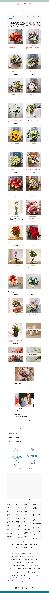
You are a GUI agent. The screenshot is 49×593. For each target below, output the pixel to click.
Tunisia (18, 578)
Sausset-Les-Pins (36, 527)
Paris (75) (31, 545)
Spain (15, 577)
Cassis (8, 522)
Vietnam (39, 580)
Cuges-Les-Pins (11, 433)
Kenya (23, 565)
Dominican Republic (13, 560)
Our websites (17, 588)
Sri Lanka (18, 577)
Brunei (38, 556)
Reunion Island (25, 572)
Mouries (25, 518)
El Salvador (26, 560)
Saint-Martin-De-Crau (36, 514)
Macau (26, 566)
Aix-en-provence (18, 441)
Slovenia (32, 575)
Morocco (11, 569)
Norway (12, 571)
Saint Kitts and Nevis (35, 572)
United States (17, 580)
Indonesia (32, 563)
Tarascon (34, 532)
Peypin (17, 436)
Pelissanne (26, 522)
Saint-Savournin (36, 520)
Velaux (34, 535)
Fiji (38, 560)
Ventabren (35, 538)
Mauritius (18, 568)
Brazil (35, 556)
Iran (35, 563)
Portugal (12, 572)
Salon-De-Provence (36, 525)
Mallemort (26, 504)
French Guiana (16, 562)
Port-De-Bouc (26, 531)
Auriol (17, 432)
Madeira (34, 566)
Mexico (26, 568)
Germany (30, 562)
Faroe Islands (35, 560)
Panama (22, 571)
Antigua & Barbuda (24, 553)
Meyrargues (26, 511)
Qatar (20, 572)
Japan (17, 565)
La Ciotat (17, 521)
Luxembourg (22, 566)
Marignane (26, 505)
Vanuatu (30, 580)
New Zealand (30, 569)
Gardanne (17, 510)
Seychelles (23, 575)
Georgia (27, 562)
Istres (17, 517)
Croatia (22, 559)
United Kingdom (11, 580)
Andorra (15, 553)
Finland (11, 562)
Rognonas (35, 503)
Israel (38, 563)
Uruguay (22, 580)
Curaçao (28, 559)
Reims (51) (35, 545)
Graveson (17, 514)
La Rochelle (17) (36, 544)
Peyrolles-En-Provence (28, 526)
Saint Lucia (12, 574)
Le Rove (17, 534)
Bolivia (24, 556)
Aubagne (9, 432)
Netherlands (19, 569)
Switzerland (31, 577)
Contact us (17, 0)
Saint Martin (17, 574)
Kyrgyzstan (30, 565)
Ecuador (19, 560)
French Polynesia (21, 562)
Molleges (25, 517)
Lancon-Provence (19, 530)
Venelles (34, 537)
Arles (8, 507)
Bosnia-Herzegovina (30, 556)
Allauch (8, 504)
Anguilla (19, 553)
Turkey (21, 578)
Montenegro (38, 568)
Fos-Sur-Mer (18, 507)
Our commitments (17, 587)
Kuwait (27, 565)
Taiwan (35, 577)
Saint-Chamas (35, 511)
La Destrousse (10, 441)
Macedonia (29, 566)
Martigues (25, 508)
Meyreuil (25, 512)
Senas (34, 528)
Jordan (20, 565)
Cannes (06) (26, 544)
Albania (12, 553)
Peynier (25, 524)
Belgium (21, 556)
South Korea (11, 577)
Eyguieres (17, 503)
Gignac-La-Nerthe (19, 511)
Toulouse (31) (27, 547)
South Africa (37, 575)
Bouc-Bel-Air (9, 514)
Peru (30, 571)
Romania (29, 572)
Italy (10, 565)
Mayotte (22, 568)
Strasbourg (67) (17, 547)
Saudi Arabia (19, 575)
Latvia (35, 565)
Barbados (16, 556)
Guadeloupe (12, 563)
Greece (38, 562)
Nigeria (38, 569)
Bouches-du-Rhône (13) (19, 14)
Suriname (22, 577)
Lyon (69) (13, 545)
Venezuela (34, 580)
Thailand (39, 577)
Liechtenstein (12, 566)
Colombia (13, 559)
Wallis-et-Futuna (24, 581)
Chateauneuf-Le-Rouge (11, 526)
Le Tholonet (18, 535)
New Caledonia (24, 569)
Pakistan (19, 571)
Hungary (25, 563)
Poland (38, 571)
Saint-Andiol (35, 508)
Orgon (25, 521)
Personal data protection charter (26, 588)
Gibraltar (34, 562)
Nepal (15, 569)
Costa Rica (18, 559)
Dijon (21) (31, 544)
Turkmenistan (26, 578)
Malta (10, 568)
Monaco (33, 568)
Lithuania (17, 566)
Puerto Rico (16, 572)
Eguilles (8, 534)
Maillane (25, 503)
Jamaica (13, 565)
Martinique (14, 568)
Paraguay (26, 571)
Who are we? (17, 586)
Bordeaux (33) (12, 544)
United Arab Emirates (36, 578)
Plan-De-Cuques (27, 529)
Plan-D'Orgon (26, 528)
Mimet (25, 514)
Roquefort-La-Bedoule (37, 504)
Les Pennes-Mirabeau (19, 537)
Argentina (30, 553)
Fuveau (17, 508)
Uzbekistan (26, 580)
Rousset (34, 507)
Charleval (8, 525)
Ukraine (30, 578)
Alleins (8, 505)
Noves (25, 519)
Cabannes (9, 515)
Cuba (25, 559)
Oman (15, 571)
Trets (34, 534)
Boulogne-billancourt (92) (19, 544)
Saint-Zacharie (18, 438)
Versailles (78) (33, 547)
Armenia (34, 553)
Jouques (17, 518)
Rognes (25, 536)
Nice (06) (27, 545)
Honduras (16, 563)
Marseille (17, 440)
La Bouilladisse (18, 519)
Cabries (8, 517)
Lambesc (17, 529)
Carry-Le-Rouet (10, 521)
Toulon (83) (22, 547)
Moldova (29, 568)
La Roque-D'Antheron (19, 527)
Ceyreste (9, 442)
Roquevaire (10, 437)
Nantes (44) (23, 545)
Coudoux (8, 532)
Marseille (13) (18, 545)
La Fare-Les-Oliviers (19, 524)
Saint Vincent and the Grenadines (34, 574)
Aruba (37, 553)
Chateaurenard (9, 530)
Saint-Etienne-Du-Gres (37, 512)
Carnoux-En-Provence (11, 519)
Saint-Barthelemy (13, 575)
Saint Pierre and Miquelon (24, 574)
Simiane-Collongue (36, 531)
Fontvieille (18, 505)
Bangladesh (12, 556)
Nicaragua (34, 569)
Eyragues (17, 504)
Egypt (22, 560)
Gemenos (25, 14)
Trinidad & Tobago (13, 578)
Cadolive (17, 437)
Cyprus (32, 559)
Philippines (33, 571)
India (29, 563)
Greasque (17, 515)
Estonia (30, 560)
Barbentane (9, 511)
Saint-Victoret (35, 522)
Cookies (23, 589)
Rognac (25, 534)
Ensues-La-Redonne (10, 536)
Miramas (25, 515)
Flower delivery (10, 14)
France (14, 14)
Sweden (27, 577)
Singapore (28, 575)
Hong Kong (21, 563)
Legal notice (23, 586)
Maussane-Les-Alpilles (28, 510)
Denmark (35, 559)
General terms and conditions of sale (27, 587)
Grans (17, 512)
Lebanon (38, 565)
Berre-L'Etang (9, 512)
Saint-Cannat (35, 510)
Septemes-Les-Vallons (37, 530)
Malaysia (37, 566)
